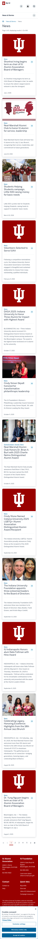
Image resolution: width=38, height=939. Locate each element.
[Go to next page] (31, 843)
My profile (23, 886)
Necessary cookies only (19, 930)
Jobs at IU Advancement (27, 891)
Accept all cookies (19, 935)
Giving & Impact (9, 444)
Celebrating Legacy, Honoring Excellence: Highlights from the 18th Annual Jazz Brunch (16, 725)
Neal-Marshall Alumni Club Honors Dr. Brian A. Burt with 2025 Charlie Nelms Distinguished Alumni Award (16, 452)
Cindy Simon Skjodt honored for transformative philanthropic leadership (17, 387)
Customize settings (19, 924)
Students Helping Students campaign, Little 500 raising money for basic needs (16, 190)
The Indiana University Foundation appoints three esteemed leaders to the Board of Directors (17, 589)
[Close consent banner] (36, 909)
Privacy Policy (6, 920)
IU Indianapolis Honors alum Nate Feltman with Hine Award (16, 652)
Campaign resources (26, 894)
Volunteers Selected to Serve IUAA (16, 249)
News (5, 59)
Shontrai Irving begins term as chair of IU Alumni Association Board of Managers (15, 65)
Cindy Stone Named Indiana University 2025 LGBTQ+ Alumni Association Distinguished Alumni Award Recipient (16, 523)
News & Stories (8, 15)
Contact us (5, 886)
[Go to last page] (35, 843)
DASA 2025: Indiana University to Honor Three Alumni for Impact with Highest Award (16, 315)
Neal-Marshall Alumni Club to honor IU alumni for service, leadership (16, 128)
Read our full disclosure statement (24, 906)
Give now (23, 888)
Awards (17, 444)
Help (3, 888)
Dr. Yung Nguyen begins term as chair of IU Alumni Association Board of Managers (16, 801)
